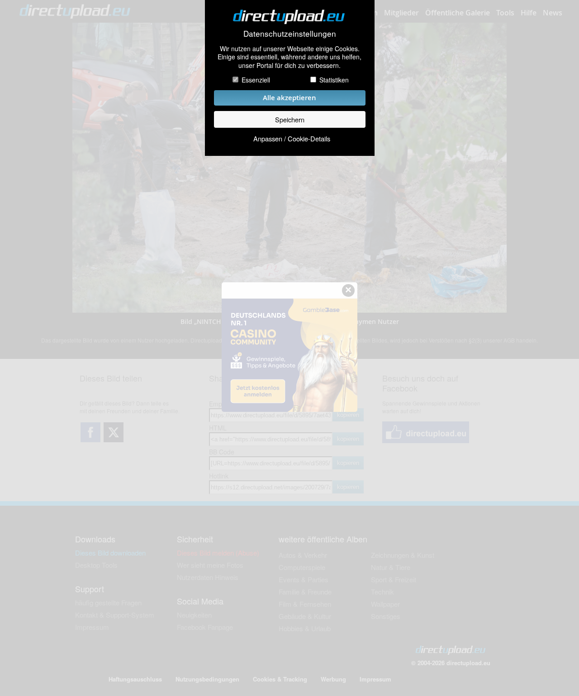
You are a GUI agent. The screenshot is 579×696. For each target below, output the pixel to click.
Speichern (289, 119)
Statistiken (334, 79)
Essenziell (256, 79)
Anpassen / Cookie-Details (291, 138)
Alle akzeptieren (289, 97)
